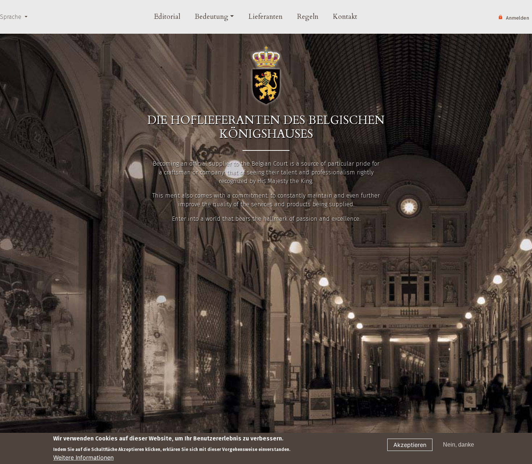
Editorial (167, 16)
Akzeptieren (409, 444)
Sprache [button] (11, 16)
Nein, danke (458, 445)
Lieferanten (265, 16)
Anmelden (517, 18)
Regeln (307, 16)
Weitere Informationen (83, 457)
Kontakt (345, 16)
